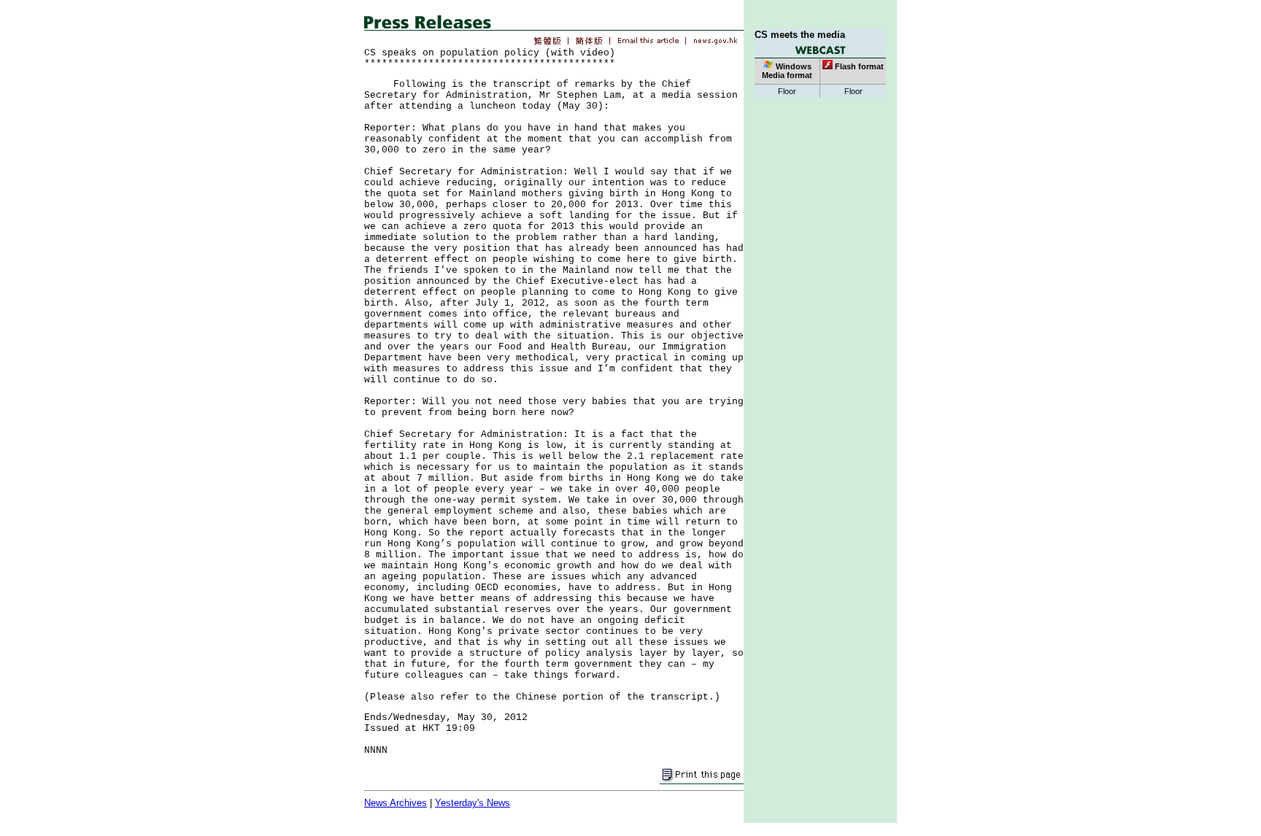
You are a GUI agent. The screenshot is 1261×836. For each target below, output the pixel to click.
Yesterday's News (472, 802)
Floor (787, 91)
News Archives (395, 802)
